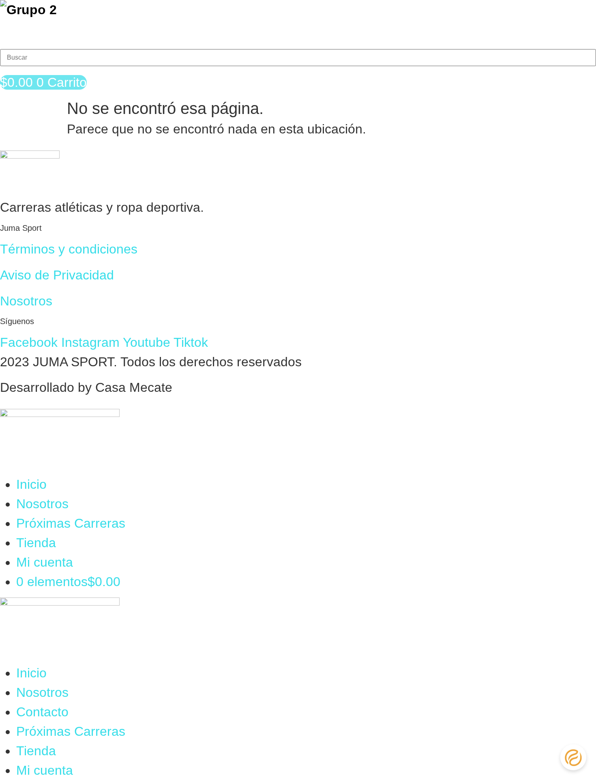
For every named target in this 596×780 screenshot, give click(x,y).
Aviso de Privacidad (57, 275)
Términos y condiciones (68, 249)
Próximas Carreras (70, 523)
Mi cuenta (44, 562)
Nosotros (26, 301)
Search (20, 36)
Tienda (36, 542)
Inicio (31, 484)
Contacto (42, 712)
